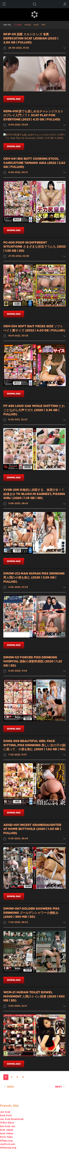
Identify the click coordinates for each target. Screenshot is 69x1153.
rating (27, 25)
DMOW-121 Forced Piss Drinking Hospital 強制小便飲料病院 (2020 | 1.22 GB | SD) (32, 661)
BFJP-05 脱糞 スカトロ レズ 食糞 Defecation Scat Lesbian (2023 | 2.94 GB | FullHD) (30, 38)
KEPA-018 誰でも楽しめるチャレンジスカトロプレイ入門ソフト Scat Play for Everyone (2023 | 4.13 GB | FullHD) (33, 115)
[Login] (65, 4)
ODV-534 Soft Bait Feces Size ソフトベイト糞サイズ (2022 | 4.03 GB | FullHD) (34, 328)
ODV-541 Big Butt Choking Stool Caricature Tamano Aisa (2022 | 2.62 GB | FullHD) (34, 163)
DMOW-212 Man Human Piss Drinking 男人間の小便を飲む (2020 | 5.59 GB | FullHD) (34, 577)
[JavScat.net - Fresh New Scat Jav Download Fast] (34, 14)
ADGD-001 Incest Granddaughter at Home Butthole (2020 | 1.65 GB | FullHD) (32, 829)
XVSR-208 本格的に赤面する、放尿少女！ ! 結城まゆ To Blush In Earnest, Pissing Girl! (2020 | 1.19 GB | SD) (34, 494)
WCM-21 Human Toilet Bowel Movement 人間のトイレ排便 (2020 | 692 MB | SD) (34, 996)
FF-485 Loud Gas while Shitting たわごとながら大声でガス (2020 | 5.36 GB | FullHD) (34, 410)
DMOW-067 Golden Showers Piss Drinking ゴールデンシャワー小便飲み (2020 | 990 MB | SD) (31, 912)
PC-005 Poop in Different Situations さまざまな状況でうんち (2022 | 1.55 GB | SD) (34, 246)
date (19, 25)
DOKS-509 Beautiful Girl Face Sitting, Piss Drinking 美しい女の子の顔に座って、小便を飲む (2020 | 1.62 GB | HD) (34, 745)
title (43, 25)
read (36, 25)
